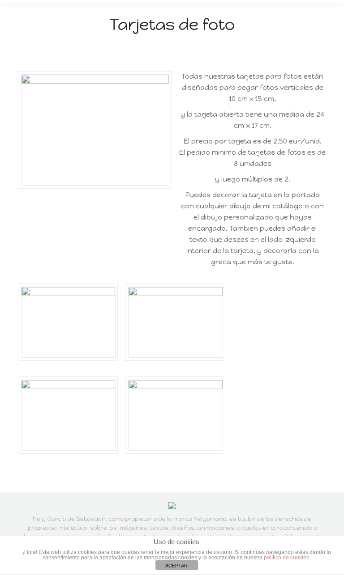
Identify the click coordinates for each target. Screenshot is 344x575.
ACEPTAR (176, 565)
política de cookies (286, 557)
